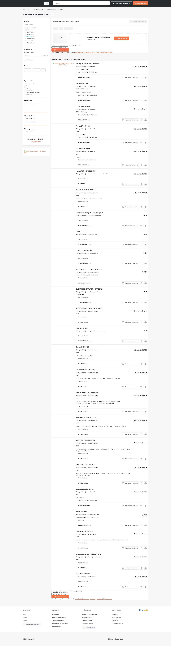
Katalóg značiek (56, 626)
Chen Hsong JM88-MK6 (84, 106)
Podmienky (55, 614)
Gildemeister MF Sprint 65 (84, 531)
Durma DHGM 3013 (82, 347)
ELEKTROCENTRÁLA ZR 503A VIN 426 (89, 289)
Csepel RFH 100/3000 (83, 574)
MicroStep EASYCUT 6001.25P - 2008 (88, 554)
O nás (24, 614)
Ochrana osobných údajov (59, 617)
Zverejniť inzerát (122, 38)
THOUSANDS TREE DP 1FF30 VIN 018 (89, 269)
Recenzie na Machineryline (60, 623)
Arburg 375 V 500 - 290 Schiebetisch (88, 63)
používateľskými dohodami (104, 52)
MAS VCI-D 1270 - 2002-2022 (85, 464)
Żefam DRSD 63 (81, 511)
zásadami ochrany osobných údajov (85, 52)
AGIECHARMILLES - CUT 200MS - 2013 (89, 308)
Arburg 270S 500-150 (83, 126)
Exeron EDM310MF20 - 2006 (85, 370)
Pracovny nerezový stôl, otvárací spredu (89, 213)
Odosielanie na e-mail (60, 50)
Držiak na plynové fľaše (84, 250)
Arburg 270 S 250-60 (83, 148)
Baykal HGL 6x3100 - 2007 (85, 190)
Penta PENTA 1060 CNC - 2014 (86, 417)
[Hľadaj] (54, 3)
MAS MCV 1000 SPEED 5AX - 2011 (87, 392)
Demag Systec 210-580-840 (85, 489)
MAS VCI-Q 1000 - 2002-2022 (85, 440)
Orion (78, 231)
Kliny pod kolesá (81, 328)
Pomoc (25, 617)
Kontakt (25, 620)
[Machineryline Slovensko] (32, 3)
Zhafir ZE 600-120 (82, 83)
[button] (141, 77)
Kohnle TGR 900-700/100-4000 (86, 171)
